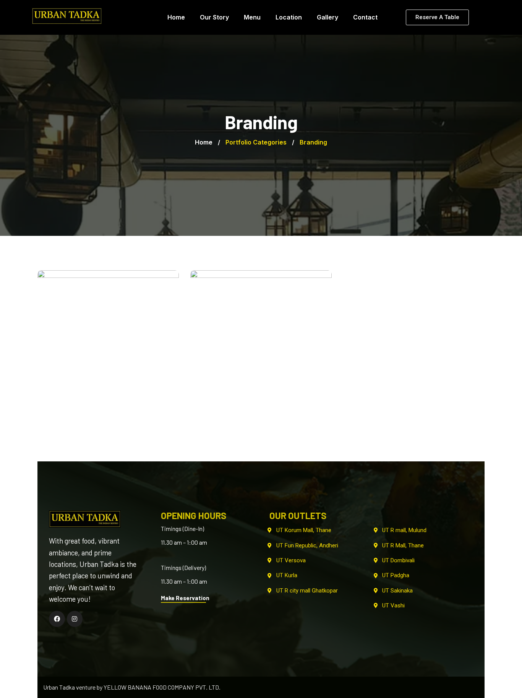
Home (203, 142)
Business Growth (108, 386)
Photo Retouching (261, 386)
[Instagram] (75, 619)
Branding (108, 396)
